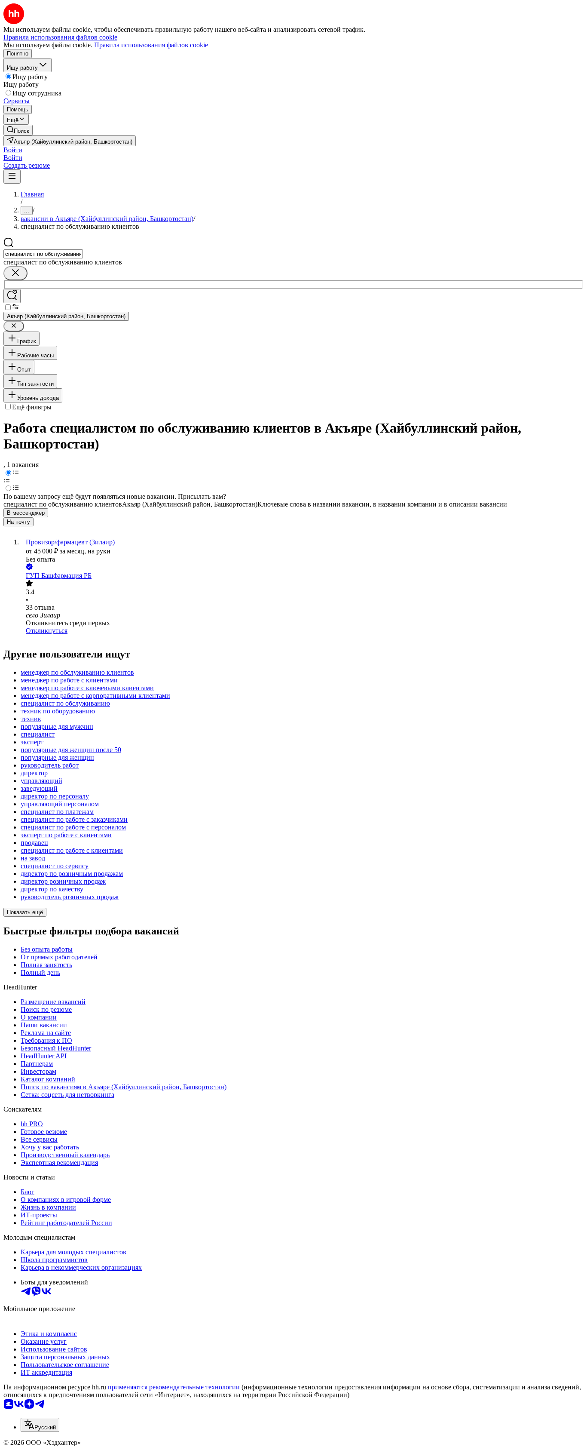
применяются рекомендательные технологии (174, 1387)
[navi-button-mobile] (12, 176)
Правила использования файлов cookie (151, 45)
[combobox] (43, 253)
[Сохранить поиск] (12, 296)
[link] (18, 130)
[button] (12, 150)
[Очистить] (15, 273)
